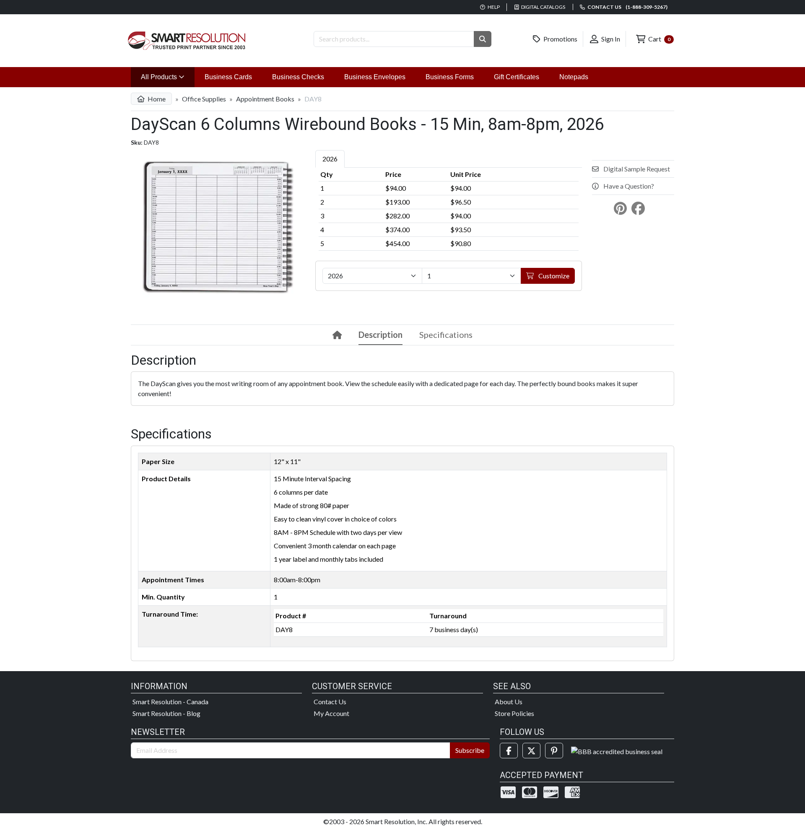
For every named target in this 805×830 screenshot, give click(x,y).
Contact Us (330, 702)
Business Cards (228, 76)
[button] (482, 39)
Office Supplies (204, 99)
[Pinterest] (554, 750)
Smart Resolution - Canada (170, 702)
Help (493, 7)
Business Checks (298, 76)
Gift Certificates (516, 76)
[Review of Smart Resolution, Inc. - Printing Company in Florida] (616, 751)
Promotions (559, 39)
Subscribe (469, 750)
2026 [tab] (330, 159)
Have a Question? (628, 186)
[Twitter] (531, 750)
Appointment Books (265, 99)
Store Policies (514, 713)
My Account (331, 713)
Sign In (610, 39)
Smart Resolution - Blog (166, 713)
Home (156, 99)
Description (380, 334)
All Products (168, 76)
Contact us (627, 7)
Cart (658, 39)
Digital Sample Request (636, 169)
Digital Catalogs (542, 7)
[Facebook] (509, 750)
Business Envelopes (374, 76)
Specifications (446, 334)
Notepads (573, 76)
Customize (553, 276)
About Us (508, 702)
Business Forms (450, 76)
